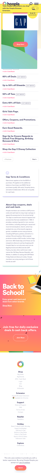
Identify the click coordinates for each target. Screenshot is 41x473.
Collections (20, 445)
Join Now (20, 337)
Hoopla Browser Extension (20, 396)
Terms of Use (20, 410)
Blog (20, 386)
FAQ (20, 407)
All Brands (20, 388)
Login (20, 381)
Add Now (33, 9)
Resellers (20, 419)
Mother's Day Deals (20, 432)
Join (20, 384)
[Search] (31, 4)
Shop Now (7, 305)
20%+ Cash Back (20, 379)
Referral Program (20, 405)
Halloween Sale (21, 438)
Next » (34, 159)
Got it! (20, 468)
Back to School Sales (20, 436)
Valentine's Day (20, 430)
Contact (20, 412)
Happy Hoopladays (20, 428)
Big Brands (20, 377)
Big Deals (20, 374)
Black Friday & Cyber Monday (20, 426)
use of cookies (24, 462)
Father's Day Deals (20, 434)
